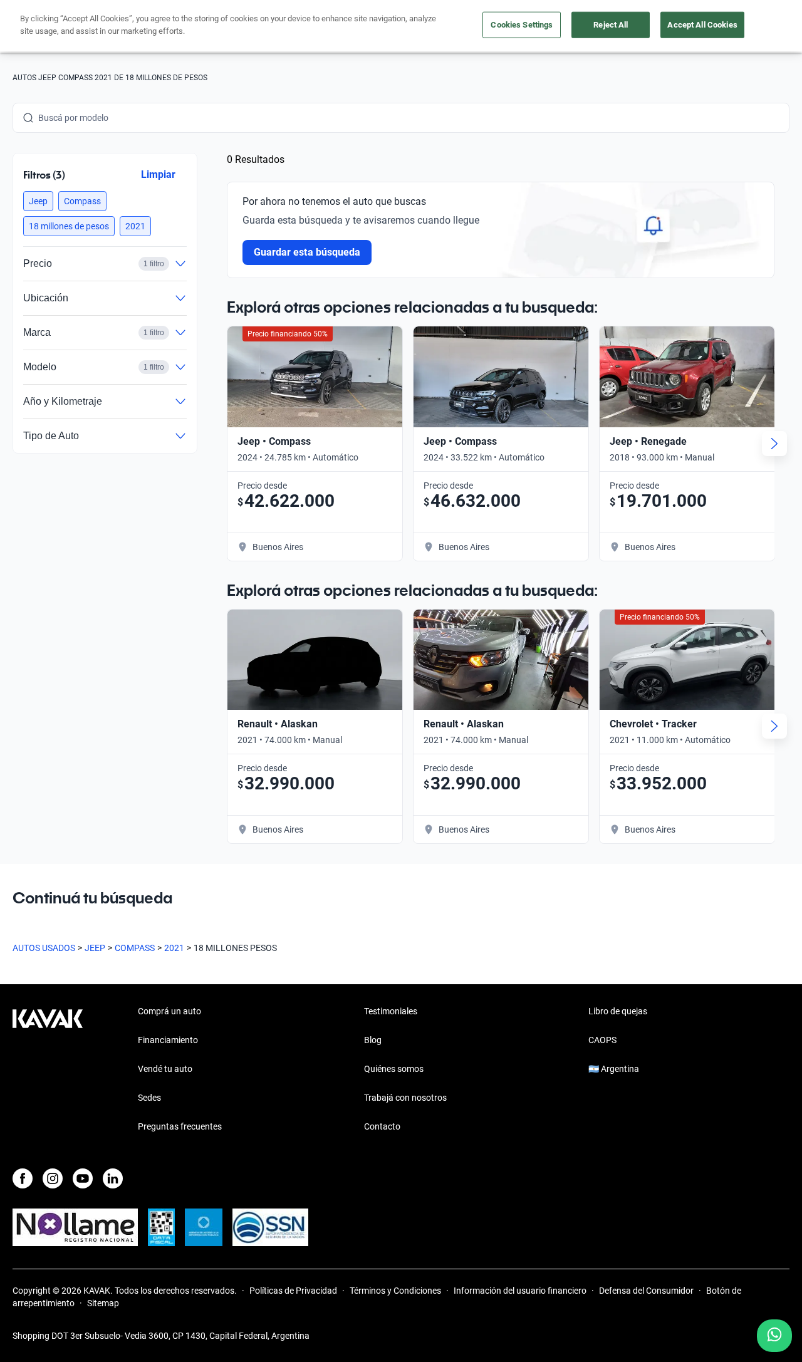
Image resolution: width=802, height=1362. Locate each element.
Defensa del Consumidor (646, 1291)
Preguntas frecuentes (180, 1126)
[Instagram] (53, 1178)
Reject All (610, 24)
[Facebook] (23, 1178)
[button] (38, 201)
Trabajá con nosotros (405, 1098)
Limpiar (158, 174)
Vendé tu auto (165, 1069)
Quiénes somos (394, 1069)
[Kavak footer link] (48, 1070)
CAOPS (602, 1040)
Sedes (149, 1098)
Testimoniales (390, 1011)
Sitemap (103, 1303)
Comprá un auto (169, 1011)
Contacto (382, 1126)
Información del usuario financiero (520, 1291)
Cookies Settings (522, 24)
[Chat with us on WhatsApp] (774, 1335)
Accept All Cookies (702, 24)
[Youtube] (83, 1178)
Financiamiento (168, 1040)
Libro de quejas (617, 1011)
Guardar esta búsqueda (307, 252)
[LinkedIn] (113, 1178)
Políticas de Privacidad (293, 1291)
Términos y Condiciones (395, 1291)
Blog (373, 1040)
